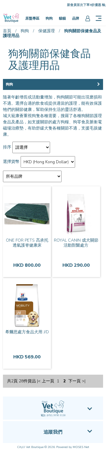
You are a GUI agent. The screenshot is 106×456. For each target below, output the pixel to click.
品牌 (75, 18)
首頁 (7, 31)
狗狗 (49, 18)
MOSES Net (81, 447)
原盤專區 (32, 18)
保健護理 (46, 31)
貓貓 (62, 18)
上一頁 (48, 381)
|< (39, 381)
